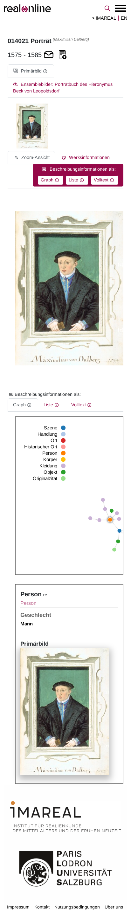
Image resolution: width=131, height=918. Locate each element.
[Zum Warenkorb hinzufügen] (49, 55)
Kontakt (42, 906)
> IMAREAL (104, 18)
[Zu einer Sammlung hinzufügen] (63, 55)
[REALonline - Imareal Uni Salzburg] (65, 8)
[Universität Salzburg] (65, 868)
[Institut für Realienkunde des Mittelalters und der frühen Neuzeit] (65, 816)
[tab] (31, 71)
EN (124, 18)
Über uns (114, 906)
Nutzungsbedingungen (77, 906)
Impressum (18, 906)
